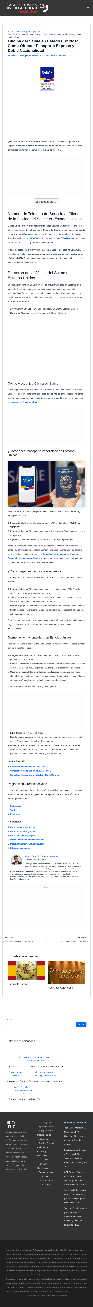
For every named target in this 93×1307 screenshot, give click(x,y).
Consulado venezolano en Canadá (24, 558)
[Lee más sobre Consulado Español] (26, 971)
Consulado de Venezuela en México (60, 554)
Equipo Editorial (46, 1131)
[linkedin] (9, 1126)
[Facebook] (8, 1122)
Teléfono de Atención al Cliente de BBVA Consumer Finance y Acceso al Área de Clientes (74, 1136)
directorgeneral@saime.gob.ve (22, 402)
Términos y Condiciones (42, 1166)
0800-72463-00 (67, 238)
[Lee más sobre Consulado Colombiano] (66, 972)
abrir (56, 202)
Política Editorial (46, 1143)
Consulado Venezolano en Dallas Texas (29, 767)
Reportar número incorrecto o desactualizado (46, 1176)
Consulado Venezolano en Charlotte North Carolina (34, 775)
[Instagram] (13, 1122)
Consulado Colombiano (60, 987)
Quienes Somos (46, 1126)
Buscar (9, 1020)
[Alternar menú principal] (88, 8)
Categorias (46, 1122)
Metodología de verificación (44, 1137)
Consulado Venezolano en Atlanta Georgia (30, 771)
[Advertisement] (46, 121)
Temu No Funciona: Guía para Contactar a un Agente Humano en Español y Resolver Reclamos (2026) (75, 1216)
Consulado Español (18, 984)
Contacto (46, 1184)
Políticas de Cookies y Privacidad (42, 1151)
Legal (46, 1160)
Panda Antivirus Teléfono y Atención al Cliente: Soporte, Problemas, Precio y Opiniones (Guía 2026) (75, 1158)
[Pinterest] (14, 1126)
